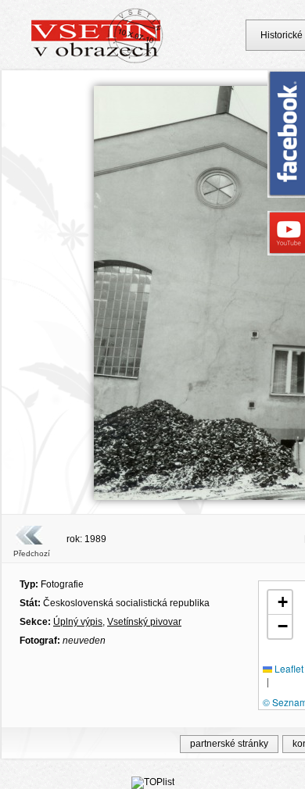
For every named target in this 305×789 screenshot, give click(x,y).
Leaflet (287, 668)
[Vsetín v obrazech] (97, 60)
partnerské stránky (229, 743)
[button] (280, 603)
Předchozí (31, 553)
